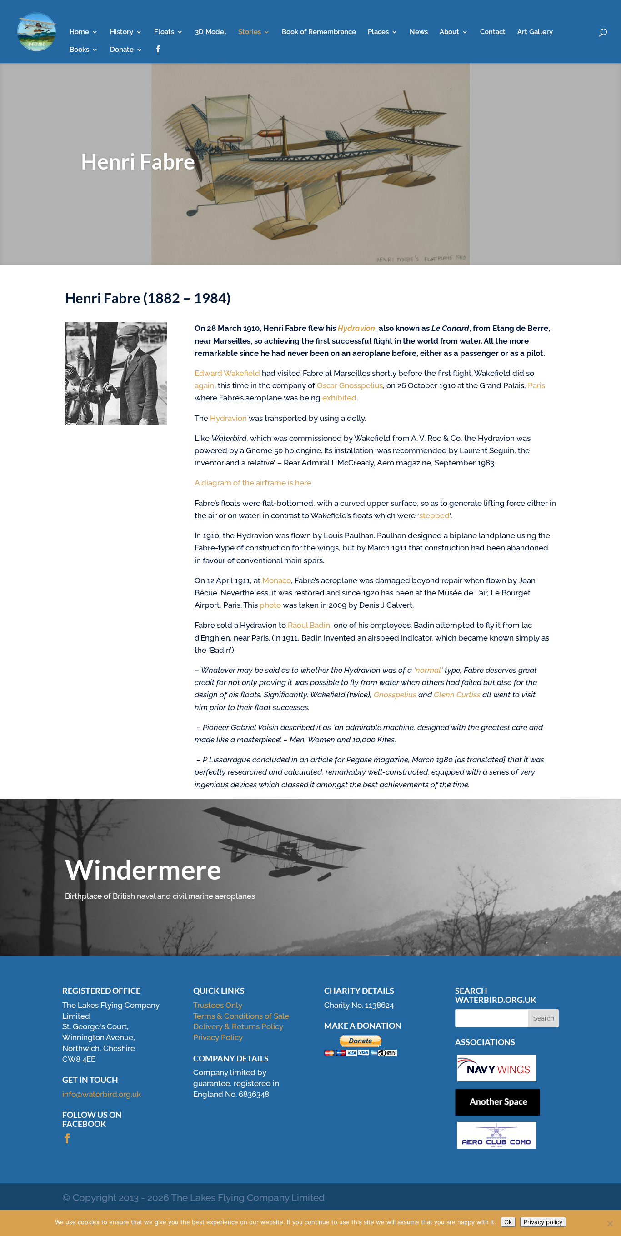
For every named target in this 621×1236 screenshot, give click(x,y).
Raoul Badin (309, 625)
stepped (434, 515)
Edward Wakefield (227, 373)
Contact (493, 32)
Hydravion (229, 418)
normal (428, 670)
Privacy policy (543, 1222)
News (419, 32)
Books (79, 50)
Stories (249, 32)
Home (79, 32)
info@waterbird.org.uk (101, 1094)
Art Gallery (535, 32)
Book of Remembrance (319, 32)
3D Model (210, 32)
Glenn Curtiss (457, 694)
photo (270, 605)
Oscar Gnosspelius (350, 385)
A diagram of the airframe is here (253, 482)
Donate (122, 50)
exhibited (339, 397)
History (121, 32)
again (204, 385)
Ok (508, 1222)
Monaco (276, 580)
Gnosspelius (395, 694)
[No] (609, 1223)
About (449, 32)
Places (378, 32)
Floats (164, 32)
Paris (536, 385)
